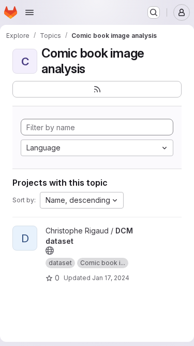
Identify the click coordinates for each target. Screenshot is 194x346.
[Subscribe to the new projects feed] (97, 89)
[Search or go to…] (153, 12)
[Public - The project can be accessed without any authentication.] (50, 250)
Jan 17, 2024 (110, 278)
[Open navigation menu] (29, 12)
